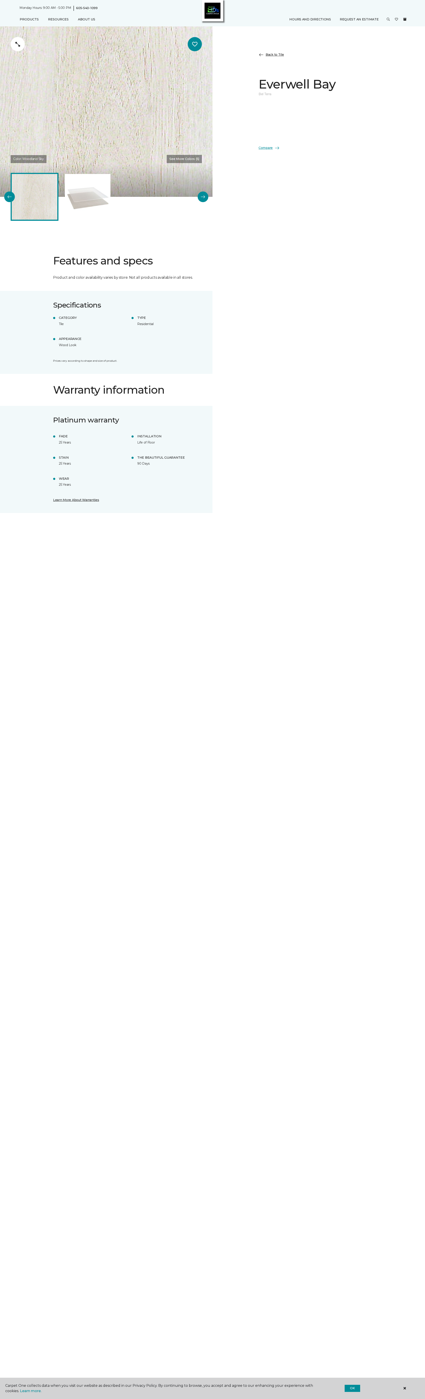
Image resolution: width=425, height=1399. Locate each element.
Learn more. (30, 1391)
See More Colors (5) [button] (184, 159)
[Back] (9, 196)
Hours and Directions (310, 19)
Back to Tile (275, 55)
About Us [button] (86, 19)
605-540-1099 (87, 8)
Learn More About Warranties (76, 500)
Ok (352, 1388)
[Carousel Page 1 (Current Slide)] (34, 197)
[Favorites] (396, 19)
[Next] (203, 196)
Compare (266, 148)
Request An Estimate (359, 19)
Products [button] (29, 19)
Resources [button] (58, 19)
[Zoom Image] (18, 44)
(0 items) (404, 19)
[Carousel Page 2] (88, 197)
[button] (388, 19)
